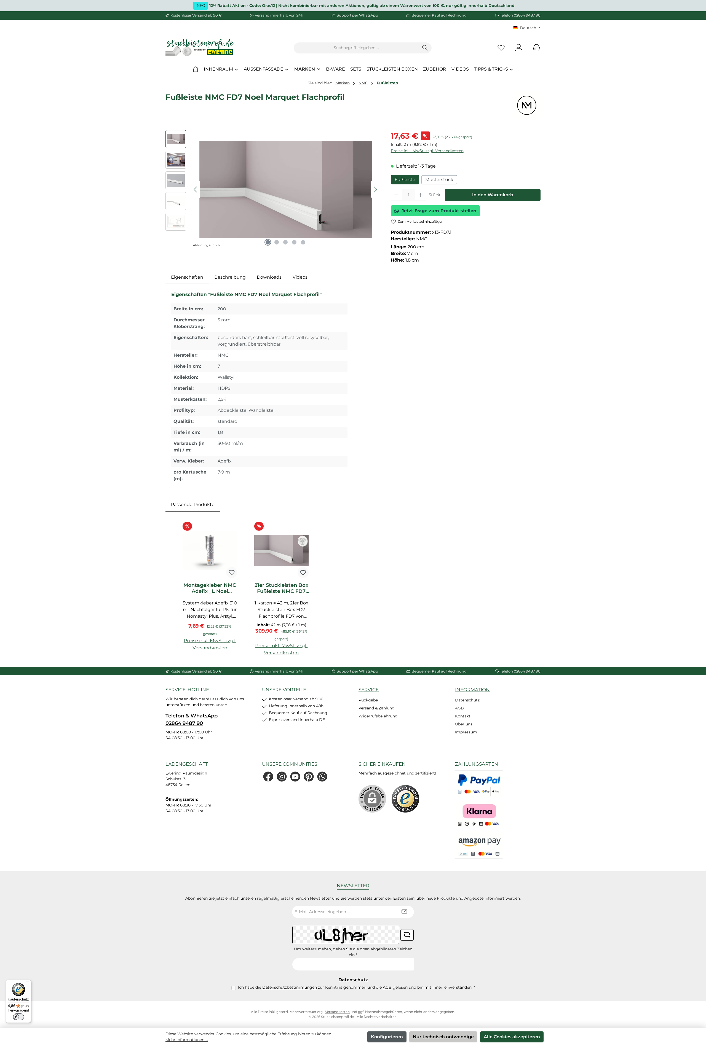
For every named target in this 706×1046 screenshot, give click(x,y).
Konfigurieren (387, 1036)
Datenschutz (467, 700)
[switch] (18, 1016)
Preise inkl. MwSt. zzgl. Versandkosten (427, 150)
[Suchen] (425, 47)
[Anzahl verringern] (396, 195)
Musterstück (439, 179)
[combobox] (356, 47)
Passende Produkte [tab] (193, 504)
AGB (459, 708)
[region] (272, 189)
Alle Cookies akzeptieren (512, 1036)
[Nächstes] (375, 189)
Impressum (466, 732)
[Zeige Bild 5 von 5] (303, 242)
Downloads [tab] (269, 277)
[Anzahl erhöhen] (420, 195)
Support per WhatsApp (357, 15)
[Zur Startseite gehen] (199, 48)
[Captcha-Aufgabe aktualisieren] (407, 935)
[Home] (195, 69)
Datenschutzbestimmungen (289, 987)
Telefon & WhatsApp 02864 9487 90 (191, 719)
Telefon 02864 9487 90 (520, 15)
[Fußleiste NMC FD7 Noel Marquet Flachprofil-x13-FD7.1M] (285, 189)
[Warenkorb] (535, 47)
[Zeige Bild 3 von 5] (285, 242)
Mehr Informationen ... (186, 1039)
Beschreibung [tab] (230, 277)
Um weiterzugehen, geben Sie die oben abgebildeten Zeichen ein (353, 951)
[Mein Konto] (518, 47)
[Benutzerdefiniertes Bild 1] (405, 799)
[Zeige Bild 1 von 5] (268, 242)
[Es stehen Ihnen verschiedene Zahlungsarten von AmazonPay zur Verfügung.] (479, 845)
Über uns (463, 724)
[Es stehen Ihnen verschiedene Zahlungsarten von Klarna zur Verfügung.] (479, 814)
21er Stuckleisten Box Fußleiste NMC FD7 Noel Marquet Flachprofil (281, 588)
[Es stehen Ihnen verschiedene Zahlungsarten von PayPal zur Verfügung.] (479, 784)
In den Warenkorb (492, 194)
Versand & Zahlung (377, 708)
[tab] (187, 277)
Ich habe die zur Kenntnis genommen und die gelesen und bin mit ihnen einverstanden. (356, 987)
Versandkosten (337, 1012)
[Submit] (404, 912)
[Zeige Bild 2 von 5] (276, 242)
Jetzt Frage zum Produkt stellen (439, 210)
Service (369, 689)
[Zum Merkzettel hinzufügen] (231, 572)
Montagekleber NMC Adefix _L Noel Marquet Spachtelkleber (209, 588)
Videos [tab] (300, 277)
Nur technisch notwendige (443, 1036)
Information (472, 689)
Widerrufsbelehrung (378, 716)
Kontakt (462, 716)
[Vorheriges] (196, 189)
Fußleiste (405, 179)
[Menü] (28, 983)
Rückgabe (368, 700)
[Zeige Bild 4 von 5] (294, 242)
